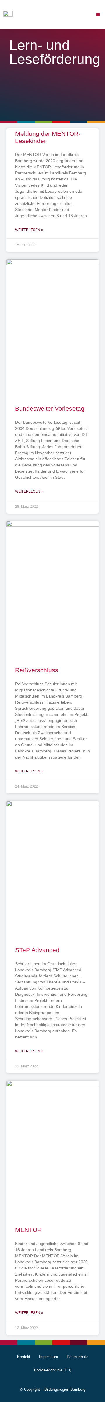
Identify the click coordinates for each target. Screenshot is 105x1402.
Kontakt (23, 1357)
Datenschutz (77, 1357)
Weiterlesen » (29, 230)
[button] (98, 15)
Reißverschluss (36, 670)
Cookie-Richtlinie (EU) (52, 1370)
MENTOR (28, 1229)
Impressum (48, 1357)
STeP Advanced (37, 950)
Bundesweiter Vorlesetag (50, 408)
